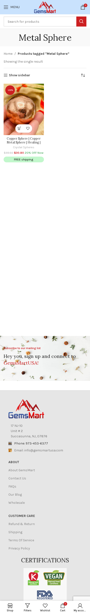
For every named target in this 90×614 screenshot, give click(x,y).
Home (8, 54)
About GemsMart (21, 470)
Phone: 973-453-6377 (31, 443)
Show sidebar (19, 75)
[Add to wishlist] (28, 128)
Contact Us (17, 478)
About (13, 462)
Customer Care (21, 516)
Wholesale (16, 503)
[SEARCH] (81, 21)
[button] (19, 128)
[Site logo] (45, 7)
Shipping (15, 532)
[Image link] (26, 408)
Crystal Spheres (23, 147)
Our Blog (15, 495)
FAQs (12, 486)
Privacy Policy (19, 548)
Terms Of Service (21, 540)
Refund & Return (21, 524)
